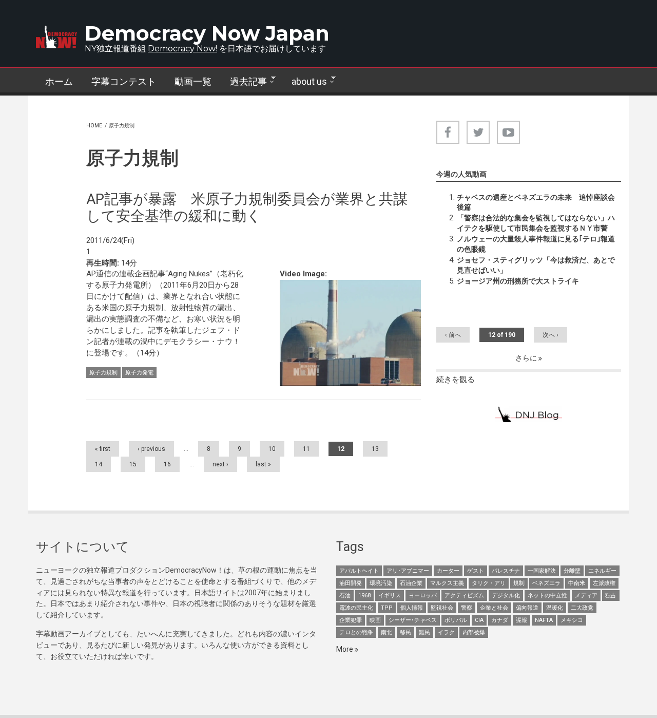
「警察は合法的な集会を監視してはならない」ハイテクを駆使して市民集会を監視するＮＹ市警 (536, 223)
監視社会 (442, 607)
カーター (448, 571)
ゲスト (475, 571)
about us (304, 81)
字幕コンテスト (123, 81)
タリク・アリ (489, 583)
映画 (375, 620)
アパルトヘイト (359, 571)
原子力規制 (103, 372)
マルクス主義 (447, 583)
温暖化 (554, 607)
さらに (526, 358)
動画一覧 (193, 81)
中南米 (576, 583)
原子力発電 (139, 372)
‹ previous (151, 448)
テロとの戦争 (356, 632)
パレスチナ (506, 571)
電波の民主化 (356, 607)
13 (375, 448)
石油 (345, 595)
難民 (424, 632)
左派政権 (604, 583)
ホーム (59, 81)
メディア (586, 595)
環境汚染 (381, 583)
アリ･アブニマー (408, 571)
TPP (387, 607)
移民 (405, 632)
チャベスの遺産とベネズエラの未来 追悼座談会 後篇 (539, 202)
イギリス (389, 595)
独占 (610, 595)
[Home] (56, 37)
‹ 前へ (453, 334)
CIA (479, 620)
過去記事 (244, 81)
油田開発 (350, 583)
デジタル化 (506, 595)
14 (98, 464)
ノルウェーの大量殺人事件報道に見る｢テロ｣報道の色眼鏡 (536, 244)
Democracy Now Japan (207, 33)
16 (167, 464)
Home (94, 125)
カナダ (499, 620)
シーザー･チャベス (413, 620)
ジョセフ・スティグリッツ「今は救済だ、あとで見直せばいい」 (536, 265)
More (345, 649)
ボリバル (456, 620)
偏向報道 (527, 607)
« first (102, 448)
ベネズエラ (546, 583)
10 (272, 448)
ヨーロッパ (423, 595)
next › (220, 464)
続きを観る (455, 379)
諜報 (521, 620)
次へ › (550, 334)
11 (306, 448)
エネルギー (602, 571)
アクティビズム (464, 595)
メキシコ (572, 620)
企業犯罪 (350, 620)
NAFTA (544, 620)
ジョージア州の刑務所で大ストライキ (518, 281)
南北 (386, 632)
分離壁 (572, 571)
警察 (466, 607)
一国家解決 (542, 571)
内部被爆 (473, 632)
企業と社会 (494, 607)
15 (133, 464)
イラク (446, 632)
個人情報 (411, 607)
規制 (519, 583)
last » (263, 464)
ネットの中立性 (547, 595)
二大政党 (582, 607)
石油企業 (411, 583)
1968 (364, 595)
